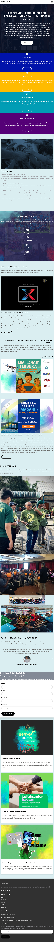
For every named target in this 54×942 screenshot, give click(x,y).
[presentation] (1, 658)
